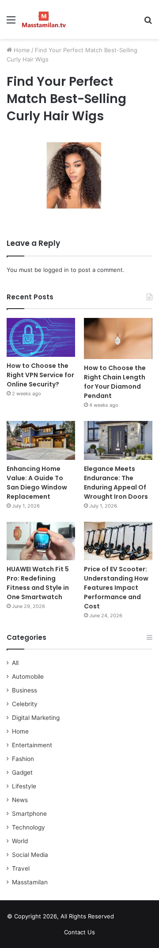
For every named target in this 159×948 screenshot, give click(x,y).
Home (21, 50)
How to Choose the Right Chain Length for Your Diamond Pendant (115, 381)
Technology (28, 827)
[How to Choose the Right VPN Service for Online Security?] (41, 337)
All (15, 662)
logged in (56, 269)
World (20, 841)
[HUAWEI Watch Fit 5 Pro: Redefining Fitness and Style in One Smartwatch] (41, 541)
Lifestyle (24, 786)
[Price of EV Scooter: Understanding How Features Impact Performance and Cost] (118, 541)
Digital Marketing (36, 717)
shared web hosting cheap (142, 918)
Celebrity (25, 703)
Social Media (30, 854)
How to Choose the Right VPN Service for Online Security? (40, 375)
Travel (21, 868)
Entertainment (32, 745)
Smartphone (29, 813)
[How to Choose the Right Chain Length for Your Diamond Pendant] (118, 338)
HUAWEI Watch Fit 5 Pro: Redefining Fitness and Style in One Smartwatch (38, 583)
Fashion (23, 758)
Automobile (28, 676)
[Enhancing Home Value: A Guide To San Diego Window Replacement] (41, 440)
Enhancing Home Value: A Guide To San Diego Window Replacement (37, 482)
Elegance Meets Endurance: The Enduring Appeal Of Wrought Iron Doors (116, 482)
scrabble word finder (126, 918)
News (20, 799)
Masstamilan (30, 882)
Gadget (22, 772)
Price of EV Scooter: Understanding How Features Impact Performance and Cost (116, 588)
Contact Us (79, 932)
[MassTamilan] (44, 19)
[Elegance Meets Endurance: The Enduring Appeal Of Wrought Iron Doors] (118, 440)
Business (24, 690)
